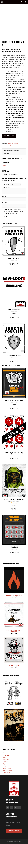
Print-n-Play (8, 145)
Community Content (13, 143)
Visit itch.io (14, 509)
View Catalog (6, 772)
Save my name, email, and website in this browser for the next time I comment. (13, 211)
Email (4, 203)
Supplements (6, 764)
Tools (4, 766)
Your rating (5, 184)
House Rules (6, 755)
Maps (4, 757)
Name (4, 196)
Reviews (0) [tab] (8, 153)
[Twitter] (15, 807)
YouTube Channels (7, 770)
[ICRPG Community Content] (2, 2)
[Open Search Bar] (21, 2)
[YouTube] (7, 807)
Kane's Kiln (6, 165)
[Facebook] (19, 807)
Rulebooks (5, 761)
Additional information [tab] (11, 150)
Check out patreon (14, 831)
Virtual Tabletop (7, 768)
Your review (6, 187)
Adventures (6, 753)
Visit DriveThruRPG (9, 136)
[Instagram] (11, 807)
